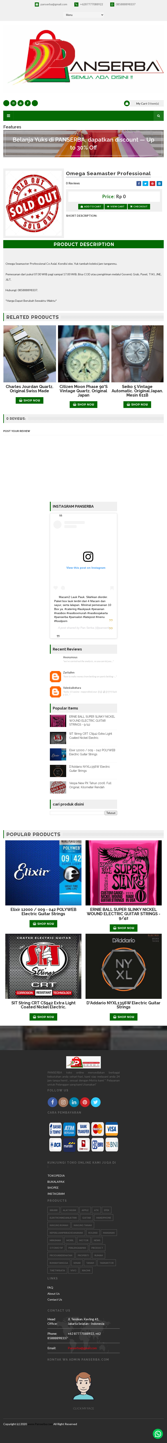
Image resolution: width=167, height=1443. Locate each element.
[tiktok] (6, 103)
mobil (70, 1240)
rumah (98, 1255)
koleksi (93, 1232)
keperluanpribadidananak (66, 1232)
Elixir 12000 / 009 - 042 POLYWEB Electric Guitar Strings (43, 911)
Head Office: (52, 1321)
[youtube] (21, 103)
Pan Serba (87, 627)
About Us (53, 1293)
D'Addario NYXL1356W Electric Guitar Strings (123, 1005)
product (97, 1247)
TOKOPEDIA (56, 1175)
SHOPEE (53, 1187)
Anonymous (70, 657)
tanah (90, 1263)
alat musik (69, 1210)
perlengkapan (77, 1247)
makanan (109, 1232)
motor (83, 1240)
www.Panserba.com (40, 1424)
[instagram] (13, 103)
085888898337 (125, 4)
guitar (86, 1217)
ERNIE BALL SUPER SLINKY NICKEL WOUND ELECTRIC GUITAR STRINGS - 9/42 (92, 720)
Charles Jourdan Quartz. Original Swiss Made (29, 388)
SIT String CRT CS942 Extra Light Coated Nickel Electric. (43, 1005)
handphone (103, 1217)
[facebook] (28, 103)
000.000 (53, 1210)
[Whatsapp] (158, 1434)
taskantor (107, 1263)
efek (106, 1210)
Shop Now (31, 400)
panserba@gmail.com (53, 4)
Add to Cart (92, 206)
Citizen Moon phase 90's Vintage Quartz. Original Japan (83, 391)
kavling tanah (83, 1225)
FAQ (50, 1287)
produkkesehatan (61, 1255)
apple (85, 1210)
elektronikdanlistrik (63, 1217)
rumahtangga (59, 1263)
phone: (52, 1333)
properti (83, 1255)
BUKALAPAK (56, 1181)
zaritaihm (69, 672)
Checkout (140, 206)
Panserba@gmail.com (82, 1348)
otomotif (56, 1247)
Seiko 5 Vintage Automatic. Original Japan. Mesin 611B (137, 391)
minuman (55, 1240)
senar (77, 1263)
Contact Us (54, 1299)
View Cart (117, 206)
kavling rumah (59, 1225)
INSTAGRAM (56, 1193)
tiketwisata (57, 1270)
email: (51, 1348)
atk (96, 1210)
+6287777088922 (91, 4)
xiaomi (86, 1270)
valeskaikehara (72, 687)
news (97, 1240)
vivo (73, 1270)
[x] (35, 103)
